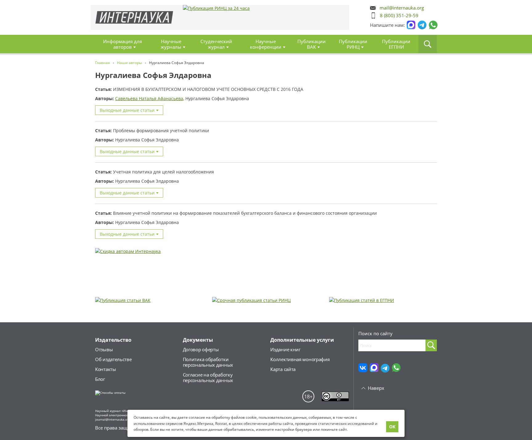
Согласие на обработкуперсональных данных (208, 377)
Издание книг (285, 349)
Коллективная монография (299, 359)
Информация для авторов (122, 44)
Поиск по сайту (375, 333)
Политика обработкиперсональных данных (208, 362)
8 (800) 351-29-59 (399, 15)
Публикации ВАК (311, 44)
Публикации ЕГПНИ (396, 44)
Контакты (105, 369)
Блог (100, 379)
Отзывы (104, 349)
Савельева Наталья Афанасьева (149, 98)
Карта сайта (283, 369)
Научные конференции (265, 44)
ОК (392, 427)
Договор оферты (201, 349)
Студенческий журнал (216, 44)
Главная (134, 17)
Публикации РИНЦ (353, 44)
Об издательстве (113, 359)
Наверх (376, 388)
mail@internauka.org (402, 8)
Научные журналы (171, 44)
